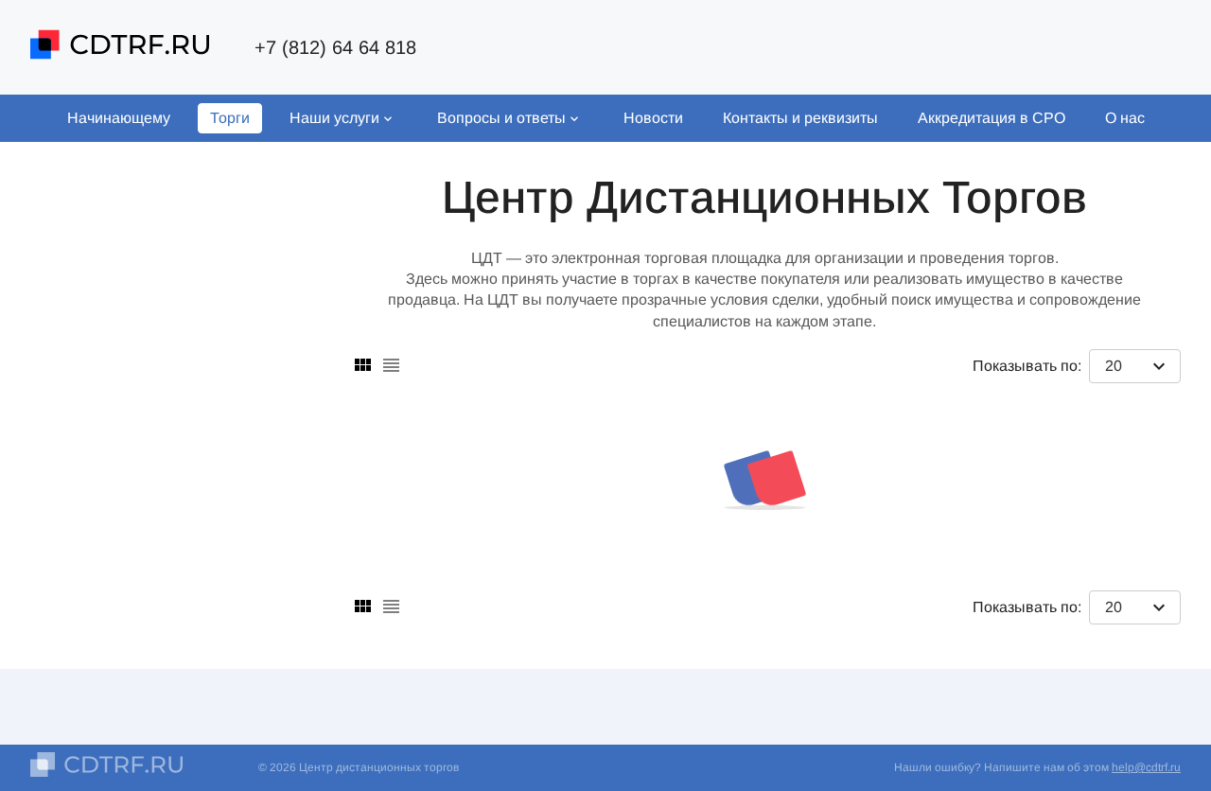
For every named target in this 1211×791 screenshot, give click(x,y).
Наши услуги (334, 118)
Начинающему (118, 118)
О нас (1125, 118)
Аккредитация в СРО (991, 118)
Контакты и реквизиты (800, 118)
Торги (230, 118)
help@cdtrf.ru (1146, 767)
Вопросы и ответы (501, 118)
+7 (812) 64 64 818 (335, 47)
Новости (653, 118)
